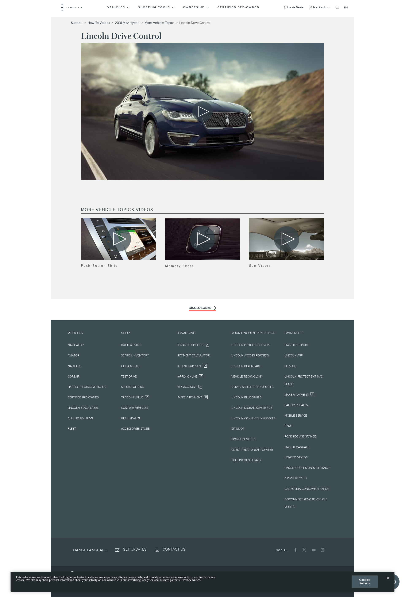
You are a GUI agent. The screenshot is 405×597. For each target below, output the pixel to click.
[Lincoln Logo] (71, 7)
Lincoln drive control (195, 23)
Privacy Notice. (191, 580)
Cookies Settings (364, 581)
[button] (119, 7)
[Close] (387, 581)
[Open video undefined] (118, 239)
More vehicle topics (159, 23)
